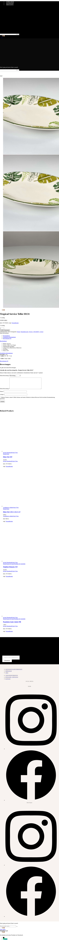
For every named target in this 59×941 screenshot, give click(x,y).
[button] (7, 452)
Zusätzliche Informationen (9, 337)
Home (18, 331)
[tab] (31, 335)
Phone (5, 939)
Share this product (4, 333)
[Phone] (3, 939)
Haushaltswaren (24, 331)
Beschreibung (6, 335)
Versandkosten (15, 323)
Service (31, 331)
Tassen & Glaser (10, 563)
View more (2, 929)
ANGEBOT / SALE (38, 331)
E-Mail (2, 394)
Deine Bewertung (5, 375)
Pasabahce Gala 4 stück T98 (12, 622)
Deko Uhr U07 (7, 457)
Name (2, 391)
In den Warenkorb (5, 330)
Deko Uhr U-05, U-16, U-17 (11, 512)
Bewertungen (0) (7, 338)
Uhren (7, 454)
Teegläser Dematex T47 (10, 567)
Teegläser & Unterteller (19, 563)
